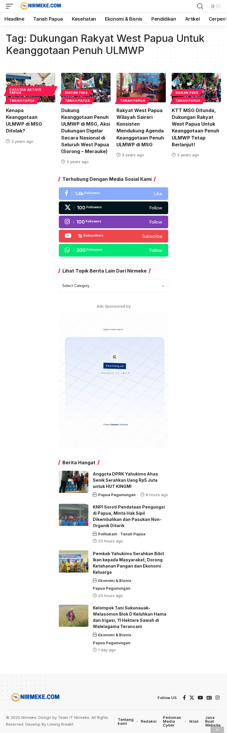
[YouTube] (200, 698)
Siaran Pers (76, 92)
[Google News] (209, 698)
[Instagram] (113, 222)
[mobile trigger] (11, 6)
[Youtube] (113, 236)
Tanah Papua (22, 100)
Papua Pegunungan (117, 494)
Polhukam (107, 534)
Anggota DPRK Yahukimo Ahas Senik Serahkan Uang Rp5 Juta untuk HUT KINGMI (125, 480)
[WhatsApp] (113, 250)
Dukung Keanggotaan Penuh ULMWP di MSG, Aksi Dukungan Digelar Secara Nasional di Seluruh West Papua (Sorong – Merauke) (85, 130)
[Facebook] (113, 193)
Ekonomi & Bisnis (114, 580)
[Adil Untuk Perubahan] (40, 6)
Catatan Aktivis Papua (25, 91)
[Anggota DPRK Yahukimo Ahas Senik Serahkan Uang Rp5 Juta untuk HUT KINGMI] (73, 482)
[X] (113, 207)
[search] (200, 6)
